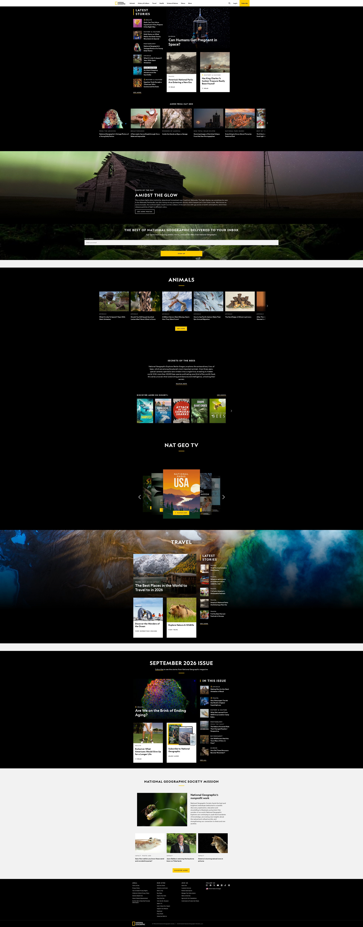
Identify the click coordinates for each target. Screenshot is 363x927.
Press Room (160, 913)
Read (173, 87)
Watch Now (181, 384)
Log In (235, 3)
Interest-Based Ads (137, 895)
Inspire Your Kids (161, 895)
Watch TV (159, 903)
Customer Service (186, 888)
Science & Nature (172, 3)
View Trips (173, 629)
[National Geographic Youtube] (218, 885)
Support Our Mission (162, 908)
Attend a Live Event (162, 888)
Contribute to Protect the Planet (190, 901)
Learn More (173, 756)
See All (203, 760)
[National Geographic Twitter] (214, 885)
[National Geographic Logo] (138, 925)
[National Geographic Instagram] (207, 885)
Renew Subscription (187, 890)
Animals (132, 3)
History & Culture (143, 3)
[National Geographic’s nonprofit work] (181, 810)
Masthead (159, 911)
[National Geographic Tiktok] (225, 885)
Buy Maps (159, 893)
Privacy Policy (136, 888)
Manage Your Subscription (189, 893)
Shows (183, 3)
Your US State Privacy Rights (140, 890)
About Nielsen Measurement (140, 898)
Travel (154, 3)
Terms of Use (135, 885)
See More (137, 92)
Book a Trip (160, 890)
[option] (114, 123)
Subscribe (159, 669)
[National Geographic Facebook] (210, 885)
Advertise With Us (162, 916)
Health (161, 3)
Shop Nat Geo (160, 898)
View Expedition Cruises (146, 631)
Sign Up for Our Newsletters (189, 898)
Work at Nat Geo (186, 895)
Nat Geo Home (161, 885)
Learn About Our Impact (163, 906)
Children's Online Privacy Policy (140, 893)
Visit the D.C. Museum (163, 901)
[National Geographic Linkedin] (221, 885)
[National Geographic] (120, 3)
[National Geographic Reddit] (229, 885)
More (190, 3)
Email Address (89, 238)
